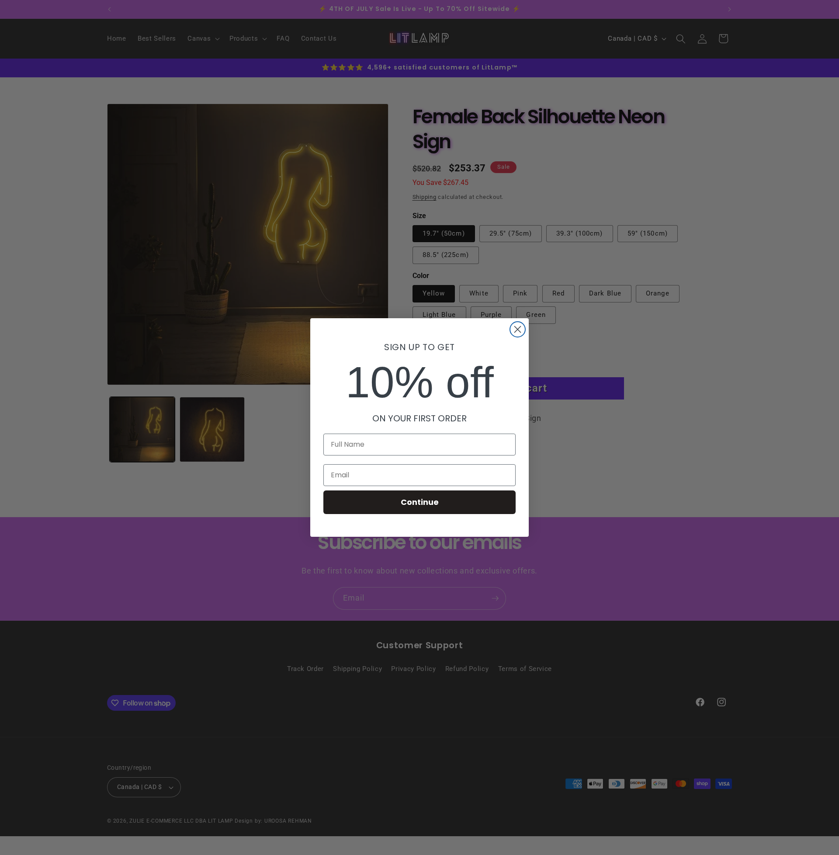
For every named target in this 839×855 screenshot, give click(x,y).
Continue (420, 502)
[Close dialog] (517, 329)
